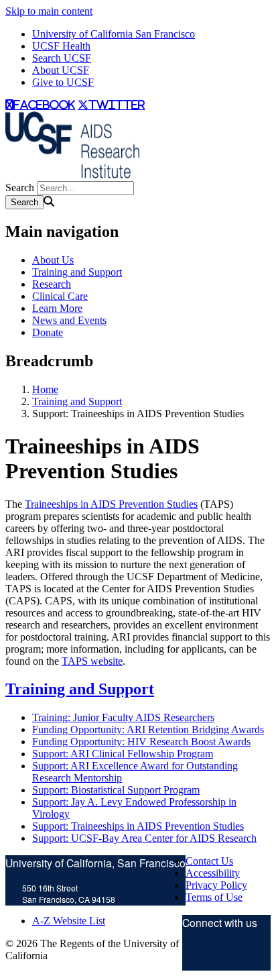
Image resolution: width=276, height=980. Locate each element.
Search (19, 187)
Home (45, 389)
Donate (47, 332)
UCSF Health (61, 46)
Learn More (57, 308)
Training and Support (77, 272)
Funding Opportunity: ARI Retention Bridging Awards (148, 729)
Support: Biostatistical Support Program (116, 790)
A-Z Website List (68, 920)
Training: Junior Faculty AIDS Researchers (123, 717)
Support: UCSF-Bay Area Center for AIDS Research (144, 838)
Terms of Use (214, 897)
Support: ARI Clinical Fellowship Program (122, 753)
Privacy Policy (216, 885)
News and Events (69, 320)
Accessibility (213, 873)
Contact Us (209, 861)
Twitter (195, 954)
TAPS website (92, 661)
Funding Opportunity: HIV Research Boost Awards (141, 741)
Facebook (239, 954)
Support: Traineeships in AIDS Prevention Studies (138, 826)
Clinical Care (60, 296)
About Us (53, 260)
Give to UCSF (63, 82)
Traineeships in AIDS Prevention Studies (111, 504)
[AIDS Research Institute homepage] (72, 174)
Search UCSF (61, 58)
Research (51, 284)
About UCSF (60, 70)
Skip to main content (48, 11)
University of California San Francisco (113, 34)
